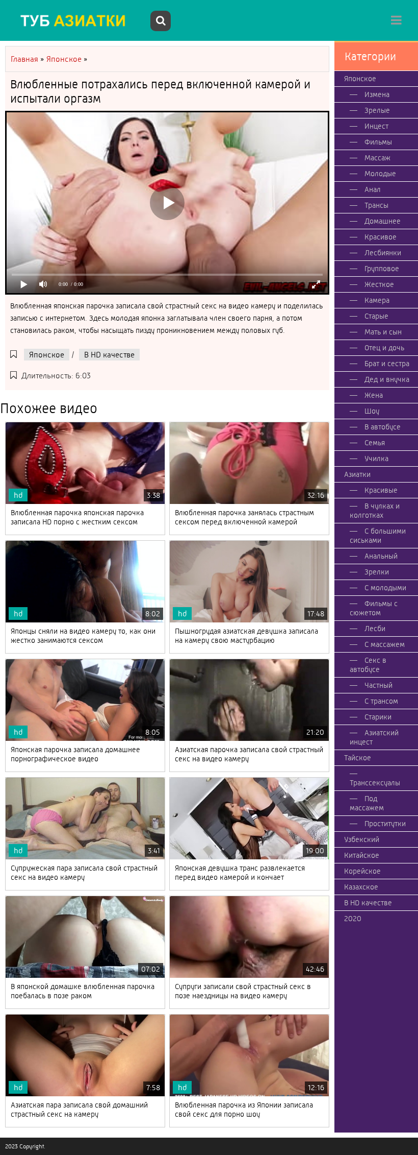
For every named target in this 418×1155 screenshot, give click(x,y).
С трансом (381, 701)
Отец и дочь (384, 347)
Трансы (376, 205)
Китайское (361, 855)
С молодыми (385, 587)
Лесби (374, 628)
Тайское (357, 757)
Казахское (361, 887)
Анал (372, 189)
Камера (376, 300)
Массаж (377, 157)
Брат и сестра (386, 363)
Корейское (362, 871)
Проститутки (385, 823)
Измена (376, 94)
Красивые (381, 490)
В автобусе (382, 426)
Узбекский (361, 839)
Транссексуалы (375, 782)
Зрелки (376, 571)
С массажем (384, 644)
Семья (374, 442)
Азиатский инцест (374, 737)
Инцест (376, 126)
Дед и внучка (386, 379)
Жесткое (379, 284)
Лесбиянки (382, 252)
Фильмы (378, 142)
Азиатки (357, 474)
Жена (373, 395)
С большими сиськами (378, 535)
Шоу (371, 411)
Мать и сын (383, 331)
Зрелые (377, 110)
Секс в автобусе (368, 665)
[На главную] (76, 20)
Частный (378, 685)
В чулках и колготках (375, 510)
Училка (376, 458)
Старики (377, 716)
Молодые (380, 173)
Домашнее (382, 221)
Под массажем (367, 803)
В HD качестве (109, 354)
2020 (352, 918)
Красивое (380, 237)
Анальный (381, 556)
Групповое (381, 268)
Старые (376, 316)
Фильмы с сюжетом (374, 608)
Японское (46, 354)
